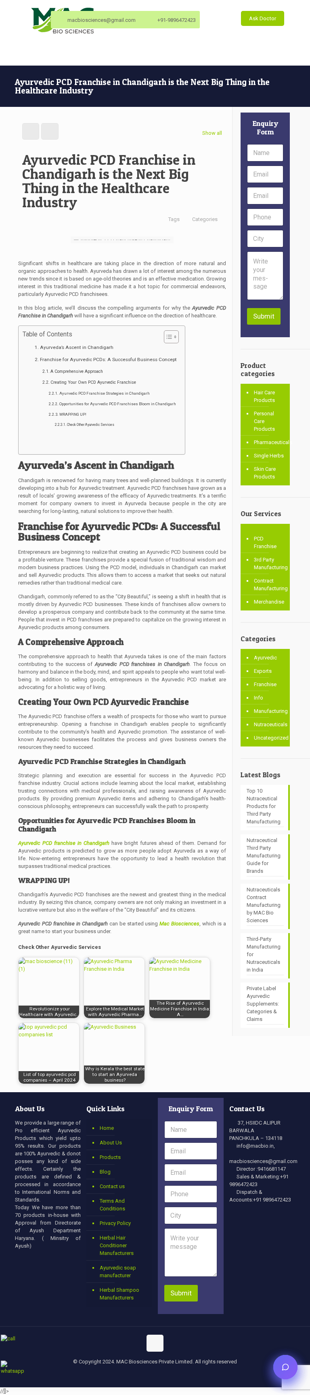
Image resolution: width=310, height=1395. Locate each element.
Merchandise (269, 602)
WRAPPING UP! (72, 414)
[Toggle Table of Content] (167, 337)
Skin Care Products (265, 473)
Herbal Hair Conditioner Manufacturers (117, 1245)
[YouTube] (149, 1375)
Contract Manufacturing (270, 584)
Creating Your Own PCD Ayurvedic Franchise (93, 382)
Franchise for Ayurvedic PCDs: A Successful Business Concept (108, 359)
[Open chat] (285, 1367)
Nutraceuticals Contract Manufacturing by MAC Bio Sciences (264, 905)
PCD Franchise (265, 542)
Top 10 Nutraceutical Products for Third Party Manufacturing (264, 806)
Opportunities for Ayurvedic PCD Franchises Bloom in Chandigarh (117, 404)
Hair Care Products (264, 396)
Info (258, 698)
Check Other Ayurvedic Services (90, 425)
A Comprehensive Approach (76, 371)
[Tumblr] (182, 1375)
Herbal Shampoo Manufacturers (119, 1294)
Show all (212, 133)
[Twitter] (138, 1375)
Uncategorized (270, 738)
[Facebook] (128, 1375)
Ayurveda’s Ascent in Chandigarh (76, 347)
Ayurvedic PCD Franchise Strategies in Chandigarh (104, 393)
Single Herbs (269, 456)
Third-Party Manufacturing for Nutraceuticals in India (264, 954)
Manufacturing (270, 711)
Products (110, 1157)
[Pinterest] (171, 1375)
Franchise (265, 684)
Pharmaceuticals (270, 442)
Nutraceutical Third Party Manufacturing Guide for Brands (264, 855)
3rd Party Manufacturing (270, 563)
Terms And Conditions (112, 1205)
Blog (105, 1172)
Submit (263, 316)
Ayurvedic (265, 658)
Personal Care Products (264, 421)
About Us (111, 1143)
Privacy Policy (115, 1223)
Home (107, 1128)
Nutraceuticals (270, 724)
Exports (263, 671)
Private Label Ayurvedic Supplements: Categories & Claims (263, 1003)
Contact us (112, 1186)
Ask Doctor (262, 18)
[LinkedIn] (160, 1375)
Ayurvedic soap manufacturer (118, 1271)
